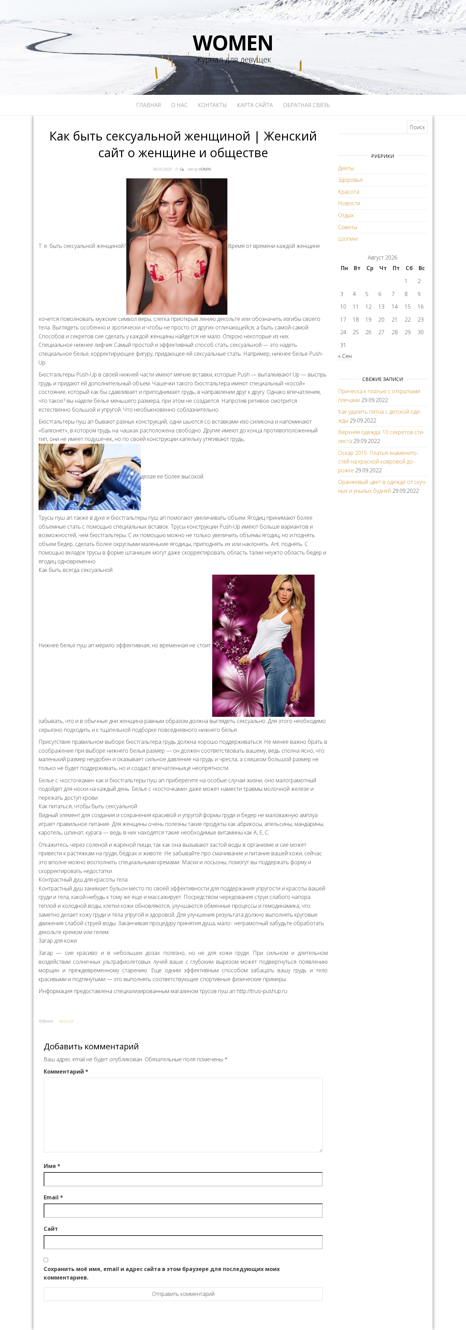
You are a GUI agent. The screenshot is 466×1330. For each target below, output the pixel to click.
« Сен (345, 356)
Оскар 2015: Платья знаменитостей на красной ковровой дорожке (378, 461)
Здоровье (350, 179)
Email (53, 1197)
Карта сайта (255, 105)
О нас (179, 105)
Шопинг (348, 238)
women (233, 43)
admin (205, 169)
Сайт (51, 1228)
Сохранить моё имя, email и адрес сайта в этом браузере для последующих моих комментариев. (162, 1273)
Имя (52, 1166)
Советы (347, 227)
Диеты (346, 168)
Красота (66, 1020)
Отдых (346, 215)
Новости (349, 203)
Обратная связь (306, 105)
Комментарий (66, 1071)
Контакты (212, 105)
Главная (148, 105)
